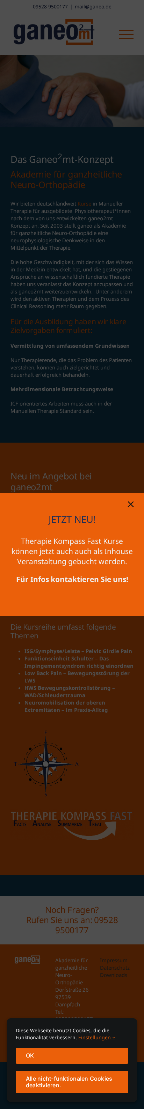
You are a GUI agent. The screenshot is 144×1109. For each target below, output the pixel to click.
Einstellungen (95, 1037)
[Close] (130, 504)
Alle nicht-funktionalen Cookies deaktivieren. (69, 1082)
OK (30, 1055)
